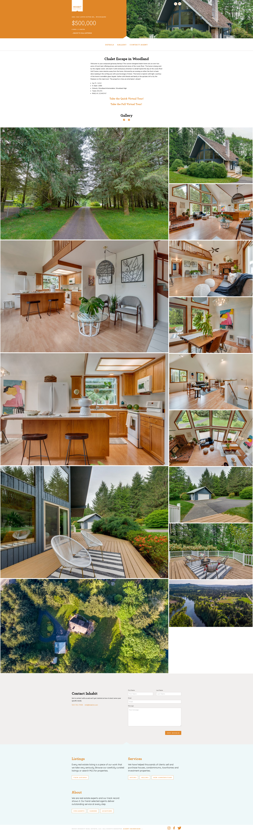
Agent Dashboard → (133, 829)
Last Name (159, 690)
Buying (133, 777)
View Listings (80, 777)
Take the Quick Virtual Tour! (127, 98)
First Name (131, 690)
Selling (144, 777)
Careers (93, 811)
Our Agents (78, 811)
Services (135, 759)
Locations (107, 811)
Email (129, 698)
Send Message (173, 733)
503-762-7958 (77, 705)
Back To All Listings (82, 33)
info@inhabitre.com (91, 705)
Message (131, 706)
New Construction (162, 777)
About (77, 792)
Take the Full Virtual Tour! (126, 104)
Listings (78, 759)
